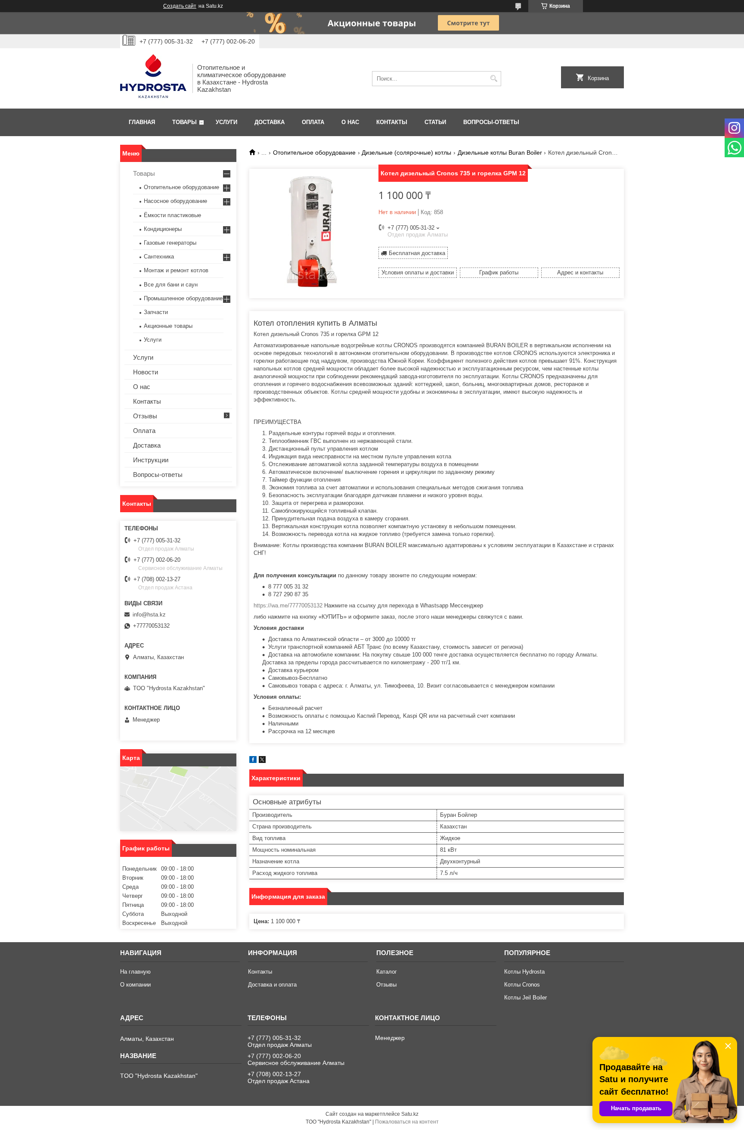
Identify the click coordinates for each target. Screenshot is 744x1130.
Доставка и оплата (272, 984)
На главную (135, 971)
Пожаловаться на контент (407, 1122)
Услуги (226, 122)
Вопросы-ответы (491, 122)
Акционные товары (168, 326)
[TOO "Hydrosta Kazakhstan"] (153, 78)
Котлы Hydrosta (524, 971)
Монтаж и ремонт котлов (176, 270)
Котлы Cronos (522, 984)
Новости (145, 372)
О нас (350, 122)
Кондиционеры (163, 229)
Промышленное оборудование (183, 298)
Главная (142, 122)
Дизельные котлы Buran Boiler (500, 152)
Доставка (269, 122)
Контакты (391, 122)
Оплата (313, 122)
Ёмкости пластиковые (172, 215)
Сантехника (159, 256)
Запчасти (156, 312)
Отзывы (145, 416)
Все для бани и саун (171, 284)
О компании (135, 984)
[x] (262, 761)
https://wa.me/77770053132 (288, 605)
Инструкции (150, 460)
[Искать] (493, 78)
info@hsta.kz (149, 614)
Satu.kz (409, 1114)
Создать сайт (179, 6)
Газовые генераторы (170, 243)
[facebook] (253, 761)
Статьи (435, 122)
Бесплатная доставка (417, 253)
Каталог (386, 971)
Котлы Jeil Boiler (525, 997)
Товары (184, 122)
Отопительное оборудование (314, 152)
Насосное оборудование (175, 201)
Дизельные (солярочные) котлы (406, 152)
